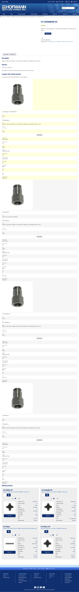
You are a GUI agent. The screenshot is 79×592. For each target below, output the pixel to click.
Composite (9, 491)
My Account (45, 14)
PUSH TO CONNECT (6, 16)
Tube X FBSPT (32, 16)
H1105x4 (6, 527)
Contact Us (64, 14)
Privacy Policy (21, 579)
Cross (13, 491)
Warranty (20, 582)
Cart (50, 577)
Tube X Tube (26, 491)
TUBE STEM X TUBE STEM (31, 528)
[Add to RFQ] (15, 498)
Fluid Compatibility (68, 577)
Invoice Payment (22, 575)
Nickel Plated (10, 528)
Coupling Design (68, 575)
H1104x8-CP (8, 490)
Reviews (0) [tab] (12, 54)
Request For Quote (37, 577)
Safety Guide (67, 582)
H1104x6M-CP (47, 490)
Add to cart (48, 33)
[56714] (46, 531)
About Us (55, 14)
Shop (11, 14)
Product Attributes (68, 580)
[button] (12, 498)
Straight (23, 528)
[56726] (9, 495)
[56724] (47, 495)
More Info (10, 515)
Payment (75, 14)
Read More (39, 135)
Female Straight (24, 16)
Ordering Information (23, 577)
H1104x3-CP (45, 527)
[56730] (9, 531)
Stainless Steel (15, 16)
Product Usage (34, 14)
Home (3, 14)
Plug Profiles (67, 579)
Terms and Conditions (23, 580)
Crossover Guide (21, 14)
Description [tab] (6, 54)
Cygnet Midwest (52, 589)
